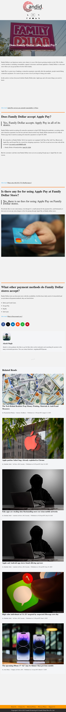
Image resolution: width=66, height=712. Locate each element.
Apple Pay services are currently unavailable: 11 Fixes (22, 108)
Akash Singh (18, 50)
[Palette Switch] (28, 15)
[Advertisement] (33, 95)
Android (15, 515)
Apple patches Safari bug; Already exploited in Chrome (23, 460)
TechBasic (23, 413)
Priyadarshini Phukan (9, 413)
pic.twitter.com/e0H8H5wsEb (17, 144)
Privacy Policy (42, 707)
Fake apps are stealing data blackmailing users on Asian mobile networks (30, 511)
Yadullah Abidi (7, 464)
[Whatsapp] (23, 324)
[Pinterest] (27, 324)
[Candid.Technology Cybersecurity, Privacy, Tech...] (33, 6)
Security (22, 464)
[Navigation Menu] (33, 15)
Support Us (52, 707)
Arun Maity (7, 669)
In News (15, 464)
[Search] (38, 15)
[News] (39, 18)
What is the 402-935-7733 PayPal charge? (19, 183)
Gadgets (13, 669)
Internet (18, 413)
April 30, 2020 (27, 147)
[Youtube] (33, 18)
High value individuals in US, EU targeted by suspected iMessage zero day (30, 614)
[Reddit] (18, 324)
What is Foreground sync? (14, 316)
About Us (13, 707)
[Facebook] (27, 18)
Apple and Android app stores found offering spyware (22, 563)
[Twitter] (30, 18)
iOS (19, 464)
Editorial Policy (31, 707)
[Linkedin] (36, 18)
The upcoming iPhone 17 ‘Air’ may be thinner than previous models (28, 665)
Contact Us (22, 707)
